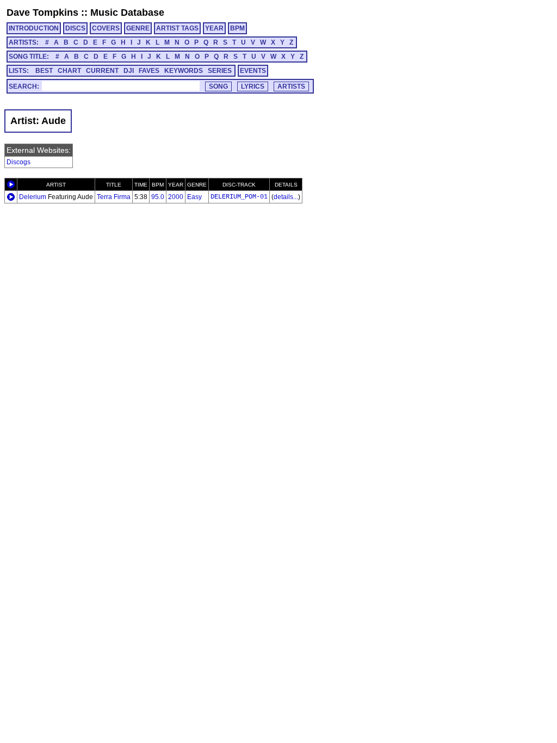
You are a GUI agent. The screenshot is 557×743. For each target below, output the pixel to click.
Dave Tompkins (42, 12)
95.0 (157, 197)
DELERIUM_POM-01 (239, 197)
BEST (44, 71)
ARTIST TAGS (177, 28)
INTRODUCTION (34, 28)
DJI (128, 71)
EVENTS (253, 71)
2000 (175, 197)
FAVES (149, 71)
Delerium (32, 197)
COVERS (106, 28)
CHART (69, 71)
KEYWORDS (183, 71)
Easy (194, 197)
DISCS (75, 28)
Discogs (18, 162)
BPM (237, 28)
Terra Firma (114, 197)
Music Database (127, 12)
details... (286, 197)
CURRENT (102, 71)
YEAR (214, 28)
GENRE (138, 28)
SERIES (220, 71)
